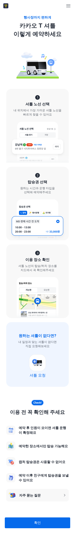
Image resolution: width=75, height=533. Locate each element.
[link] (6, 6)
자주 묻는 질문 (24, 496)
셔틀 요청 (38, 375)
